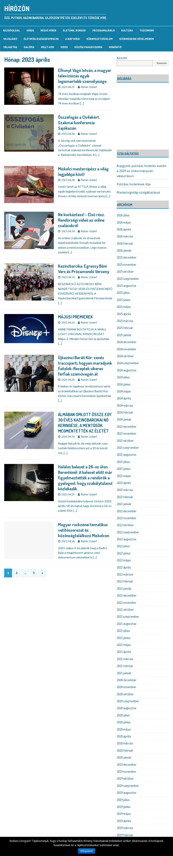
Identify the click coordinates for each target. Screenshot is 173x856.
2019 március (125, 828)
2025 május (124, 307)
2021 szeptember (128, 616)
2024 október (125, 356)
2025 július (123, 292)
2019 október (125, 778)
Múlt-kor (47, 47)
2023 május (124, 476)
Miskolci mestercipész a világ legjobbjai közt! (83, 171)
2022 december (127, 511)
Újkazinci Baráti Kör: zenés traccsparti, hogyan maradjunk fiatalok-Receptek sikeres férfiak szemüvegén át (85, 366)
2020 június (123, 722)
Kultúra (127, 30)
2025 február (125, 328)
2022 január (124, 588)
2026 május (124, 222)
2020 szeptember (128, 701)
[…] (82, 103)
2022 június (123, 553)
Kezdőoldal (11, 30)
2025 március (125, 321)
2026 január (124, 250)
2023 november (126, 433)
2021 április (124, 652)
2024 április (124, 398)
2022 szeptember (128, 532)
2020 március (125, 743)
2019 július (123, 800)
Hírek (30, 30)
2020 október (125, 694)
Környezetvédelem (99, 39)
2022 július (123, 546)
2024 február (125, 412)
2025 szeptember (128, 278)
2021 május (124, 645)
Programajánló (103, 30)
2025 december (127, 257)
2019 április (124, 821)
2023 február (125, 497)
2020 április (124, 736)
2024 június (123, 384)
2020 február (125, 750)
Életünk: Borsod (74, 30)
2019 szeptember (128, 785)
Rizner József (89, 87)
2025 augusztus (126, 285)
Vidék (64, 47)
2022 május (124, 560)
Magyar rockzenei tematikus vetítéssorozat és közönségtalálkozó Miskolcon (83, 530)
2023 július (123, 462)
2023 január (124, 504)
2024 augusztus (126, 370)
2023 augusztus (126, 454)
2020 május (124, 729)
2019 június (123, 807)
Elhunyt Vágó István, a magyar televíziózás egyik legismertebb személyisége (84, 75)
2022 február (125, 581)
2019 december (127, 764)
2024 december (127, 342)
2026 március (125, 236)
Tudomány (146, 30)
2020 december (127, 680)
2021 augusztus (126, 623)
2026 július (123, 215)
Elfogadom (86, 851)
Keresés (122, 58)
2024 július (123, 377)
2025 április (124, 314)
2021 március (125, 659)
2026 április (124, 229)
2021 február (125, 666)
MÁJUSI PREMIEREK (75, 316)
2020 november (126, 687)
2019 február (125, 835)
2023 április (124, 483)
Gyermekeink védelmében (136, 39)
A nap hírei (72, 39)
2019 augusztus (126, 792)
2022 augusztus (126, 539)
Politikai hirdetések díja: (134, 184)
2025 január (124, 335)
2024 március (125, 405)
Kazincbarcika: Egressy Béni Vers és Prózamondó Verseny (83, 268)
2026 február (125, 243)
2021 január (124, 673)
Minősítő (115, 47)
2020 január (124, 757)
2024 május (124, 391)
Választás (10, 47)
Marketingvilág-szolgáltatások (138, 192)
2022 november (126, 518)
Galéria (29, 47)
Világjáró (10, 39)
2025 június (123, 300)
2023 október (125, 440)
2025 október (125, 271)
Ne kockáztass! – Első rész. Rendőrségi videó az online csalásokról (81, 220)
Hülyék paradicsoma (88, 47)
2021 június (123, 638)
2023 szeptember (128, 447)
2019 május (124, 814)
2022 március (125, 574)
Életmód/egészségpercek (41, 39)
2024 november (126, 349)
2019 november (126, 771)
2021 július (123, 630)
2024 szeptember (128, 363)
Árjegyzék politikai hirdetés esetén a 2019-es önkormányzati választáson (141, 171)
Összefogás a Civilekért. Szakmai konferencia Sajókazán (79, 122)
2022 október (125, 525)
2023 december (127, 426)
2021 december (127, 595)
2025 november (126, 264)
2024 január (124, 419)
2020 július (123, 715)
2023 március (125, 490)
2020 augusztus (126, 708)
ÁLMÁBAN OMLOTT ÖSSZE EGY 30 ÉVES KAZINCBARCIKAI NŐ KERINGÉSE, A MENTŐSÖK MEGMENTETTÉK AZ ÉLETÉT (85, 423)
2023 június (123, 468)
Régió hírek (48, 30)
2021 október (125, 609)
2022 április (124, 567)
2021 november (126, 602)
